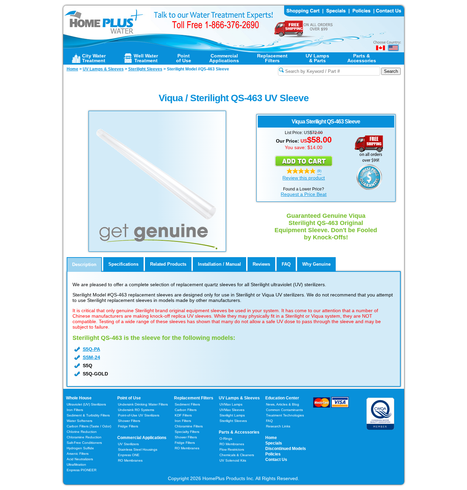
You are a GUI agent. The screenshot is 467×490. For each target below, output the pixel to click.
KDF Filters (183, 415)
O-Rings (225, 438)
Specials (273, 443)
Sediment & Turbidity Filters (88, 415)
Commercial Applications (141, 437)
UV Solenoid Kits (232, 460)
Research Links (278, 426)
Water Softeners (79, 421)
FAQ (269, 421)
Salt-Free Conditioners (84, 443)
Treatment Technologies (285, 415)
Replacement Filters (193, 398)
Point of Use (129, 398)
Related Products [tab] (168, 264)
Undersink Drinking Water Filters (143, 404)
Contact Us (276, 459)
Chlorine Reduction (82, 432)
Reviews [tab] (261, 264)
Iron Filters (75, 410)
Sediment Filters (187, 404)
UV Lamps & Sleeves (239, 398)
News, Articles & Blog (282, 404)
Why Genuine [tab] (316, 264)
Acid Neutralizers (80, 459)
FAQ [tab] (286, 264)
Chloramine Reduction (84, 437)
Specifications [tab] (123, 264)
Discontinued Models (285, 448)
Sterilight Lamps (232, 415)
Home (271, 437)
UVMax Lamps (230, 404)
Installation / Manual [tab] (219, 264)
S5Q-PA (91, 349)
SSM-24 (91, 357)
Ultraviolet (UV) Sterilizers (86, 404)
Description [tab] (84, 264)
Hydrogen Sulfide (80, 448)
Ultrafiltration (76, 464)
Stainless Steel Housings (137, 449)
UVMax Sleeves (231, 410)
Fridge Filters (128, 426)
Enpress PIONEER (81, 470)
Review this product (303, 178)
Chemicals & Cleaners (236, 455)
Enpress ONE (128, 455)
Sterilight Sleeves (233, 421)
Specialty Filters (187, 432)
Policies (273, 454)
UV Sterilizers (128, 444)
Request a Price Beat (303, 194)
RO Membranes (130, 460)
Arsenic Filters (78, 453)
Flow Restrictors (231, 449)
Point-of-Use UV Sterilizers (138, 415)
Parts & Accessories (239, 432)
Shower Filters (129, 421)
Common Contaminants (284, 410)
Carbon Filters (89, 426)
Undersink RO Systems (136, 410)
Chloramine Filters (189, 426)
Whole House (79, 398)
